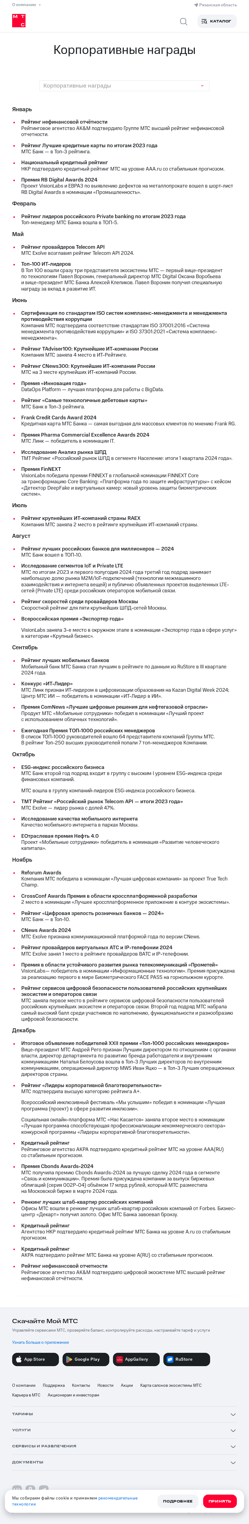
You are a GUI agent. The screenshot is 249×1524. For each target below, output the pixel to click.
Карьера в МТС (26, 1395)
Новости (105, 1386)
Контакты (81, 1386)
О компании (24, 1386)
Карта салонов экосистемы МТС (171, 1386)
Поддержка (54, 1386)
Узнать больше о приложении (40, 1342)
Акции (127, 1386)
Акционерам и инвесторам (73, 1395)
